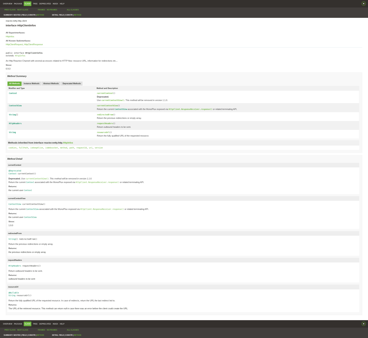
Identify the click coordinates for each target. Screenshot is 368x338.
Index (55, 4)
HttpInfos (10, 36)
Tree (35, 4)
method (63, 148)
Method (40, 15)
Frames (41, 10)
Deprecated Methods (72, 83)
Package (18, 4)
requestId (81, 148)
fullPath (23, 148)
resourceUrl (103, 132)
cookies (12, 148)
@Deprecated (14, 171)
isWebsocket (51, 148)
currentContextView (107, 105)
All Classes (73, 10)
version (99, 148)
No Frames (52, 10)
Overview (7, 4)
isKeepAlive (36, 148)
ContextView (15, 105)
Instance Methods (31, 83)
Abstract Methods (51, 83)
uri (90, 148)
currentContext (105, 93)
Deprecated (45, 4)
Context (13, 93)
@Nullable (13, 293)
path (71, 148)
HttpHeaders (15, 123)
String (12, 114)
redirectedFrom (105, 114)
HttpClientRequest (14, 44)
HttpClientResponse (33, 44)
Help (62, 4)
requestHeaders (105, 123)
